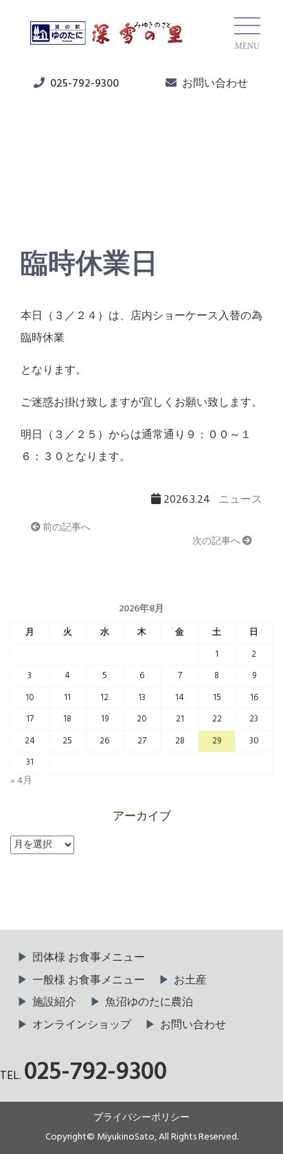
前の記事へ (66, 528)
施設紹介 (54, 1003)
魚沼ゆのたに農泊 (149, 1003)
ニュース (56, 186)
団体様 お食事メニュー (88, 958)
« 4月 (21, 781)
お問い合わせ (215, 84)
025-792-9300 (84, 84)
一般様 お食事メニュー (88, 981)
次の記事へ (217, 541)
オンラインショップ (81, 1025)
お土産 (190, 981)
